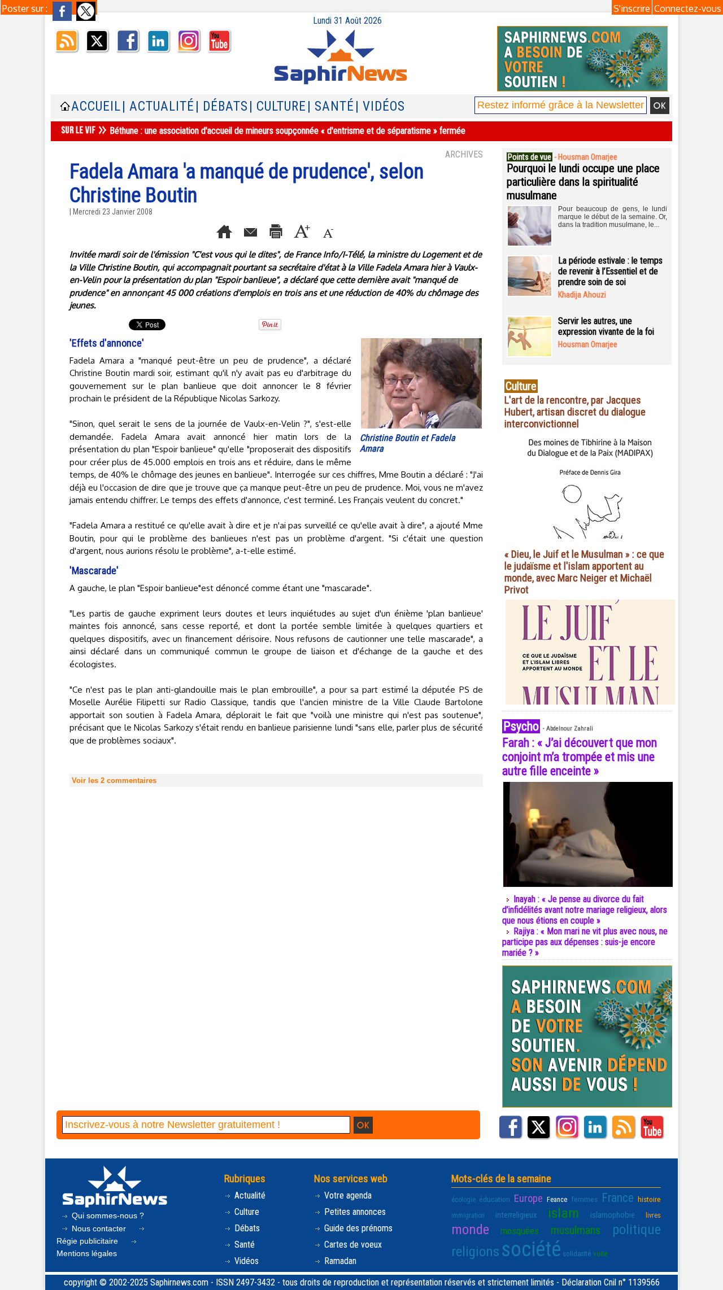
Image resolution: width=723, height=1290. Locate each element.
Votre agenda (347, 1195)
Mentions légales (86, 1253)
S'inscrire (631, 8)
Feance (557, 1200)
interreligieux (516, 1215)
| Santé (330, 106)
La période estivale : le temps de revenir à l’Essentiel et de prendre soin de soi (610, 271)
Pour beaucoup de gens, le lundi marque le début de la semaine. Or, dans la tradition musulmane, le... (612, 217)
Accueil (96, 106)
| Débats (221, 106)
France (618, 1198)
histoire (649, 1199)
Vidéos (245, 1261)
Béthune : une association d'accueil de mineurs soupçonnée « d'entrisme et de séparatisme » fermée (287, 130)
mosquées (519, 1230)
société (531, 1249)
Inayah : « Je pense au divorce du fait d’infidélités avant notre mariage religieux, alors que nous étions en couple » (584, 910)
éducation (494, 1199)
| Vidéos (380, 106)
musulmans (575, 1230)
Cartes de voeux (352, 1244)
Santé (243, 1244)
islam (563, 1213)
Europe (528, 1198)
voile (600, 1253)
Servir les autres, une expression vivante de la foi (606, 326)
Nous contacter (98, 1228)
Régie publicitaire (88, 1240)
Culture (245, 1211)
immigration (468, 1215)
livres (653, 1215)
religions (475, 1251)
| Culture (277, 106)
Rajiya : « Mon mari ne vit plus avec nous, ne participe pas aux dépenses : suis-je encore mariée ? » (585, 942)
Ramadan (339, 1261)
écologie (463, 1200)
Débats (246, 1228)
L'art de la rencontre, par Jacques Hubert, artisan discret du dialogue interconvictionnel (575, 412)
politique (636, 1229)
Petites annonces (354, 1211)
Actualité (248, 1195)
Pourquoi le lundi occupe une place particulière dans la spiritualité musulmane (583, 181)
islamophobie (612, 1215)
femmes (584, 1199)
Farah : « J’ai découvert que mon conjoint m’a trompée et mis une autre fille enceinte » (579, 757)
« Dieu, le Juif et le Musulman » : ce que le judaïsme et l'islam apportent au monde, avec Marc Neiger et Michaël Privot (584, 572)
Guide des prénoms (357, 1228)
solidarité (577, 1253)
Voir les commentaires (114, 780)
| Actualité (158, 106)
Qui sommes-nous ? (106, 1215)
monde (470, 1229)
